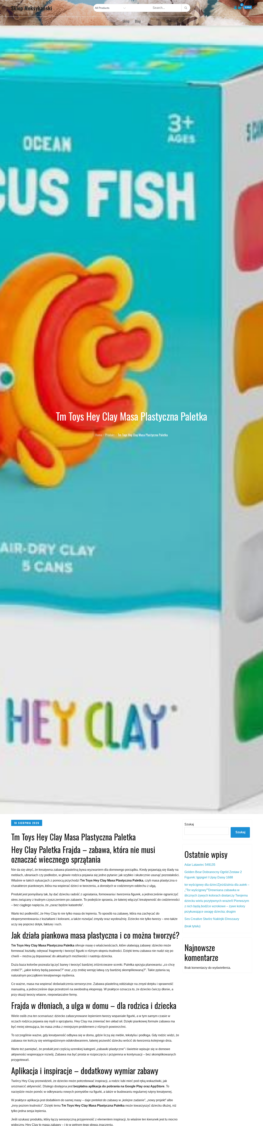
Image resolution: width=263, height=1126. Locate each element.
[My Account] (235, 7)
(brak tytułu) (192, 926)
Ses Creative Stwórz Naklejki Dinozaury (211, 919)
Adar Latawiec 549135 (199, 864)
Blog (138, 21)
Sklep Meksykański (31, 8)
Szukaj (189, 824)
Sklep (126, 21)
